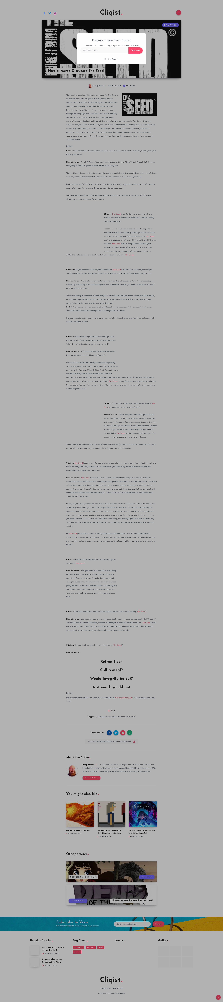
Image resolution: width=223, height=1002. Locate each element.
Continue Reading (112, 59)
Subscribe (135, 50)
